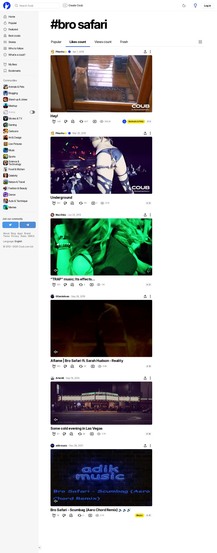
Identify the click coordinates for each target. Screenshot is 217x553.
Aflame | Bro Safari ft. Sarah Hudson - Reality (87, 361)
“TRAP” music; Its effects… (73, 279)
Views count (103, 42)
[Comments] (73, 121)
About (6, 233)
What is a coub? (16, 54)
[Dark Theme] (183, 5)
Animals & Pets (136, 121)
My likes (12, 64)
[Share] (145, 52)
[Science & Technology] (19, 163)
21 (148, 203)
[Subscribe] (32, 112)
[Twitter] (10, 225)
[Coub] (6, 5)
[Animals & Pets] (19, 87)
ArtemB (60, 378)
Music (139, 515)
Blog (13, 233)
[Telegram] (28, 225)
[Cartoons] (19, 131)
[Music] (19, 150)
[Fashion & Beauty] (19, 188)
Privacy (15, 236)
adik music (61, 446)
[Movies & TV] (19, 118)
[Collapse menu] (39, 547)
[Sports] (19, 156)
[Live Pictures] (19, 144)
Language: (12, 241)
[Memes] (19, 207)
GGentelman (62, 296)
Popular (12, 23)
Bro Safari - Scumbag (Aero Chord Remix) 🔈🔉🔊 (91, 510)
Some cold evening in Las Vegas (76, 428)
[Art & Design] (19, 137)
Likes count (78, 42)
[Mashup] (19, 106)
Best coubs (14, 35)
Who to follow (16, 48)
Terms (6, 236)
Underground (61, 197)
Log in (207, 5)
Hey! (54, 116)
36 (148, 433)
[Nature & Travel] (19, 182)
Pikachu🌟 (61, 52)
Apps (20, 233)
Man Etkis (61, 215)
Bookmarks (14, 70)
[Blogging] (19, 93)
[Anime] (19, 112)
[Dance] (19, 194)
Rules (23, 236)
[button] (201, 42)
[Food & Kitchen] (19, 169)
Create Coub (75, 5)
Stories (12, 42)
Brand (27, 233)
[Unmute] (55, 270)
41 (148, 515)
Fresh (124, 42)
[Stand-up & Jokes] (19, 99)
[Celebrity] (19, 175)
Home (11, 16)
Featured (13, 29)
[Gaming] (19, 125)
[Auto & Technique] (19, 201)
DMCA (31, 236)
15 (149, 366)
